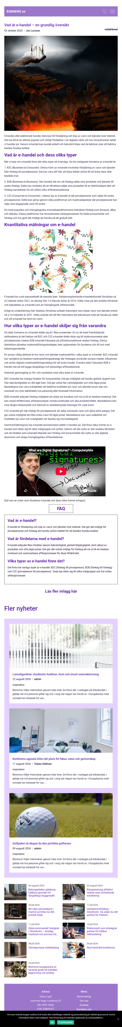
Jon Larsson (33, 30)
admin (37, 679)
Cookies (84, 1005)
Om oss (84, 1000)
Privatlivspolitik (65, 1022)
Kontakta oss (84, 1009)
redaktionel (111, 29)
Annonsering (84, 996)
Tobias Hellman (43, 763)
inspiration (18, 684)
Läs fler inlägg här (61, 591)
